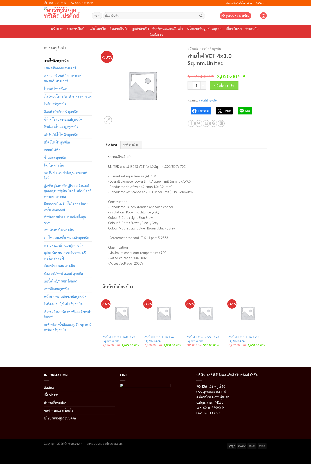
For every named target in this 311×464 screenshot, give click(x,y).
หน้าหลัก (193, 49)
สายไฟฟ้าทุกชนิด (56, 60)
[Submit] (201, 15)
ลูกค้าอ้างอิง (140, 28)
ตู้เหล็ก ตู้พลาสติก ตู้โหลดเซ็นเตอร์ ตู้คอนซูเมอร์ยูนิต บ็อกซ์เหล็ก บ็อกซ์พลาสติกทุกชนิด (67, 191)
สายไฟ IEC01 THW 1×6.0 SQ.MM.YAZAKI (160, 339)
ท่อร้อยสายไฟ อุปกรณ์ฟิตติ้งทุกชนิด (65, 219)
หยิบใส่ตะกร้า (224, 85)
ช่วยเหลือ (252, 28)
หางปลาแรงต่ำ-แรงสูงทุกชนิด (64, 245)
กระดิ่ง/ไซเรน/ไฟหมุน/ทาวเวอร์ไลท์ (66, 175)
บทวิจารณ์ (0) (131, 145)
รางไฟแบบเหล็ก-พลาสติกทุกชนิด (66, 237)
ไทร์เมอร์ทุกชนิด (55, 104)
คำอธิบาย (111, 145)
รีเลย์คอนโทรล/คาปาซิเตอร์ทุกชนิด (68, 96)
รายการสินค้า (76, 28)
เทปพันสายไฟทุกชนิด (59, 230)
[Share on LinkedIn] (221, 123)
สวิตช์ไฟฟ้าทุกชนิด (57, 142)
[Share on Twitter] (198, 123)
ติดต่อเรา (156, 35)
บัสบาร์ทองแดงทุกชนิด (59, 266)
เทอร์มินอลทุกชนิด (56, 289)
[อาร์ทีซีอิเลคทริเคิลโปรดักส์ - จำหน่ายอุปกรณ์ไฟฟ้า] (65, 15)
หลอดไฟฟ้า (52, 150)
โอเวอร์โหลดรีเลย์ (55, 88)
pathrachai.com (113, 443)
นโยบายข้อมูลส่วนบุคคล (205, 28)
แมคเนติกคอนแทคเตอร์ (60, 68)
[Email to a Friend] (206, 123)
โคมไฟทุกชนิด (54, 165)
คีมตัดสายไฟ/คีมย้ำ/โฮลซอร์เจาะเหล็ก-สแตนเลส (66, 206)
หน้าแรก (57, 28)
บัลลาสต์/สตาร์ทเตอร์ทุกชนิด (63, 273)
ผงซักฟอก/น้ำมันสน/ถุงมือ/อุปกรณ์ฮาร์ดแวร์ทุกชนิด (67, 327)
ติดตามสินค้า (119, 28)
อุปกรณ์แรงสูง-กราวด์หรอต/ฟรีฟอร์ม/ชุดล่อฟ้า (65, 255)
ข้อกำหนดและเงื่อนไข (168, 28)
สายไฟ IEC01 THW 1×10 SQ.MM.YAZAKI (244, 339)
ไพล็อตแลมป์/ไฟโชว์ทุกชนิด (63, 304)
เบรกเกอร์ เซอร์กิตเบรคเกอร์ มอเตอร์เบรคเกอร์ (63, 78)
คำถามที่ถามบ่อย (55, 403)
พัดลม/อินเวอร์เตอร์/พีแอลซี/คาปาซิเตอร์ (67, 314)
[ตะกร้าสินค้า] (263, 15)
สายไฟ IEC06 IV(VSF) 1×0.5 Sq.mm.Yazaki (204, 339)
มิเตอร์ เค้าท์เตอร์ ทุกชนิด (61, 111)
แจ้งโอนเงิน (98, 28)
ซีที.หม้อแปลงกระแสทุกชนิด (63, 119)
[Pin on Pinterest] (213, 123)
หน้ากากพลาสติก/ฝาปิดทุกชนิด (65, 296)
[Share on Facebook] (191, 123)
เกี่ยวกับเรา (234, 28)
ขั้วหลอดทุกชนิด (55, 157)
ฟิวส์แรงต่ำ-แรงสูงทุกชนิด (61, 127)
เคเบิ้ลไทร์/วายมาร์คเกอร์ (61, 281)
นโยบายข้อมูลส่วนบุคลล (60, 418)
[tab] (111, 145)
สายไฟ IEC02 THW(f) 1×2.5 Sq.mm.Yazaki (120, 339)
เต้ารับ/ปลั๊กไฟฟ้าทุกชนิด (61, 134)
